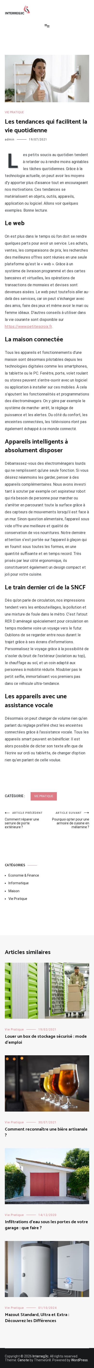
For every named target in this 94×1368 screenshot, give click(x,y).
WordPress (79, 1360)
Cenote (23, 1360)
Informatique (18, 883)
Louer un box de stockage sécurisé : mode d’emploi (46, 1039)
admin (9, 139)
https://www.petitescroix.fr (28, 326)
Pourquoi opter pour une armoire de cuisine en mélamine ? (70, 820)
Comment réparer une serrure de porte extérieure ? (24, 820)
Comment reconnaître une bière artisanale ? (46, 1132)
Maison (14, 891)
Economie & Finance (23, 875)
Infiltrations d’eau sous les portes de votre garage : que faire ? (46, 1225)
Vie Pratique (14, 112)
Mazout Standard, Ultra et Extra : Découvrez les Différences (37, 1317)
